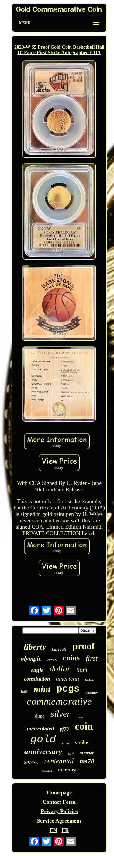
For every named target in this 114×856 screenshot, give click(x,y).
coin (84, 726)
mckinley (92, 692)
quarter (87, 753)
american (67, 678)
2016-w (31, 762)
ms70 (87, 761)
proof (83, 645)
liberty (35, 646)
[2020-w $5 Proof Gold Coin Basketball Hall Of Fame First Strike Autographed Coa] (59, 110)
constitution (37, 679)
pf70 (64, 729)
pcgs (68, 689)
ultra (80, 717)
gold (43, 739)
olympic (31, 658)
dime (39, 716)
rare (65, 743)
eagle (37, 670)
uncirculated (39, 729)
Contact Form (59, 802)
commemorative (59, 701)
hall (71, 754)
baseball (59, 649)
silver (60, 714)
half (24, 691)
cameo (52, 660)
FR (65, 830)
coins (71, 657)
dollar (60, 668)
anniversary (43, 751)
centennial (59, 761)
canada (47, 770)
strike (81, 742)
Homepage (59, 792)
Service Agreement (59, 821)
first (92, 658)
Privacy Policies (59, 811)
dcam (89, 679)
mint (42, 689)
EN (53, 830)
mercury (67, 770)
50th (82, 670)
